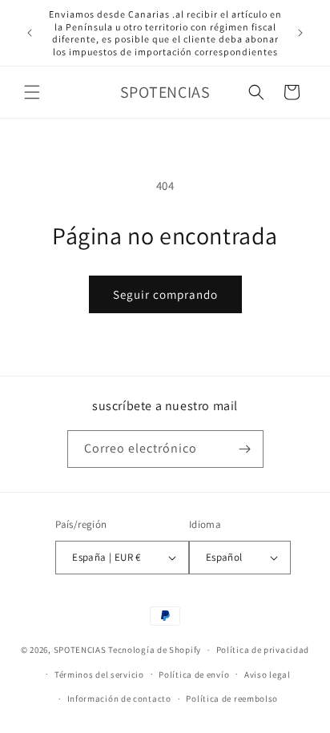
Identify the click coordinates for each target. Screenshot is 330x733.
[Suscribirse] (245, 449)
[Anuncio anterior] (29, 32)
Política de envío (194, 674)
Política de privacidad (262, 649)
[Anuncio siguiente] (300, 32)
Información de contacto (119, 698)
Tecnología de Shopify (154, 649)
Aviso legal (267, 674)
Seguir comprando (165, 294)
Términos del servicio (99, 674)
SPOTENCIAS (80, 649)
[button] (32, 92)
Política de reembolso (232, 698)
